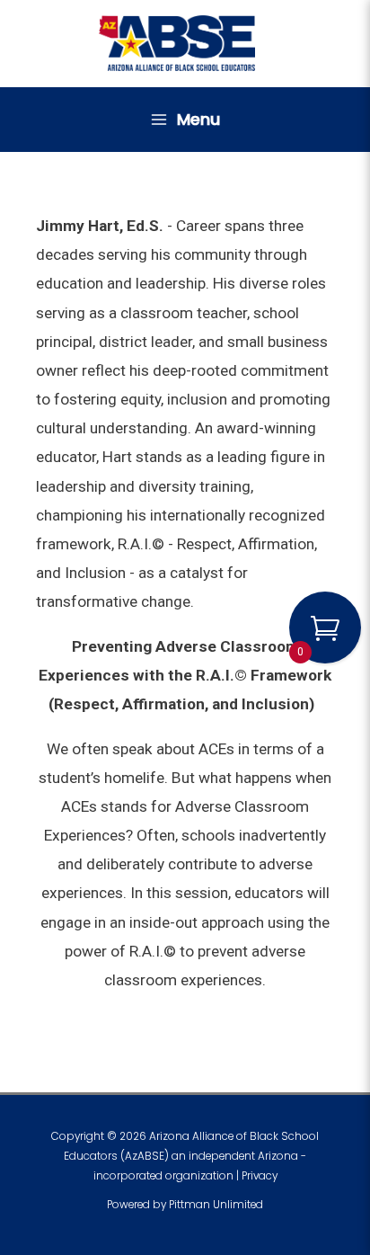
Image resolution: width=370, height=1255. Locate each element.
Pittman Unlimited (216, 1204)
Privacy (260, 1176)
